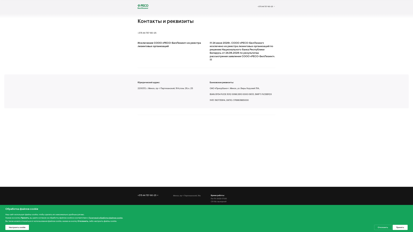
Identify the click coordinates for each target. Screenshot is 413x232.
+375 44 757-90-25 (147, 33)
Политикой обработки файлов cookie (106, 218)
